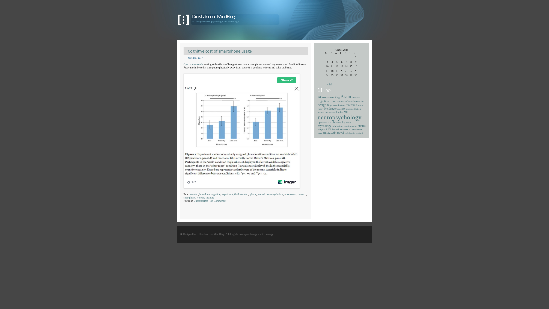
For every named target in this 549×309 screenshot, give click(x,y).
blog (337, 97)
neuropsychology (274, 194)
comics (341, 101)
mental (321, 112)
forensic (350, 105)
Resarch (335, 129)
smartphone (189, 197)
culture (348, 101)
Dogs (329, 105)
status (330, 133)
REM (328, 129)
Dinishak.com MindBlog (213, 17)
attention (194, 194)
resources (356, 129)
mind (340, 112)
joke (347, 109)
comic (333, 101)
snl (325, 132)
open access (291, 194)
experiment (227, 194)
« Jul (329, 84)
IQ (343, 109)
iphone (252, 194)
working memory (205, 197)
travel (340, 132)
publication (337, 126)
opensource (324, 122)
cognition (215, 194)
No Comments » (218, 200)
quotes (361, 125)
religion (321, 129)
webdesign (350, 133)
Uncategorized (201, 200)
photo (348, 122)
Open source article (193, 64)
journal (261, 194)
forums (359, 105)
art (319, 97)
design (322, 105)
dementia (358, 101)
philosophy (338, 122)
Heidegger (330, 108)
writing (359, 133)
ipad (339, 109)
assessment (328, 97)
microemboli (331, 112)
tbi (334, 132)
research (302, 194)
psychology (324, 125)
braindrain (204, 194)
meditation (355, 109)
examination (339, 105)
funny (321, 109)
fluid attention (241, 194)
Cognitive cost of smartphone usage (220, 51)
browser (356, 97)
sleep (320, 133)
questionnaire (350, 126)
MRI (346, 112)
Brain (345, 96)
